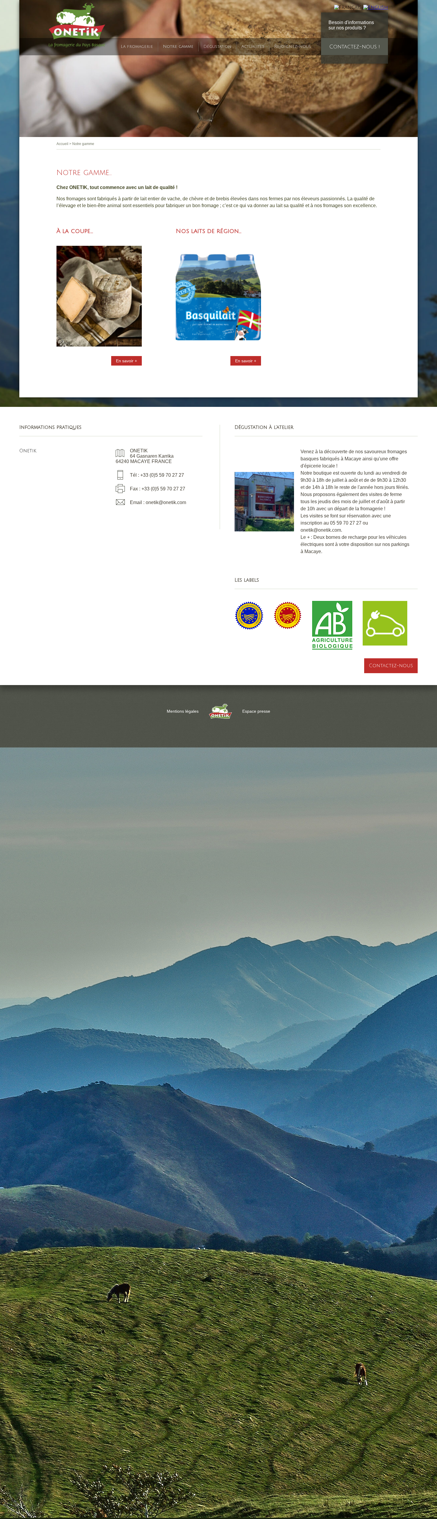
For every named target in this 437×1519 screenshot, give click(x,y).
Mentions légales (183, 711)
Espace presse (256, 711)
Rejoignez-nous (292, 46)
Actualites (252, 46)
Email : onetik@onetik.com (158, 502)
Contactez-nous (391, 665)
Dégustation (217, 46)
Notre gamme (178, 46)
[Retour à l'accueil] (77, 26)
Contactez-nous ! (354, 47)
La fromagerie (137, 46)
